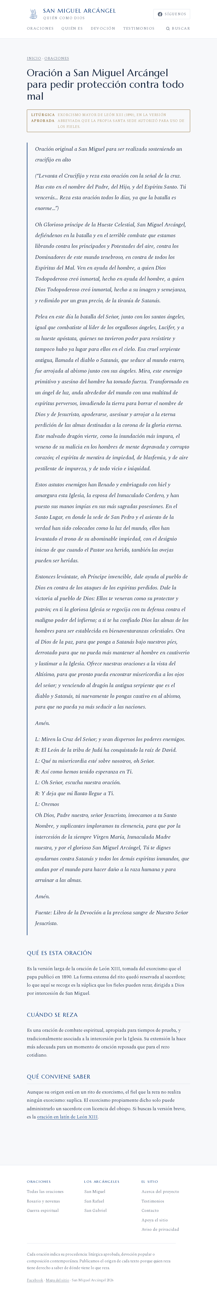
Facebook (35, 1280)
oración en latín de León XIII (67, 1117)
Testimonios (139, 28)
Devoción (103, 28)
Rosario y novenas (43, 1201)
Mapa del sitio (57, 1280)
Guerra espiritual (43, 1211)
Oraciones (40, 28)
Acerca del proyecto (160, 1192)
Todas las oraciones (45, 1192)
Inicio (34, 58)
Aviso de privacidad (160, 1230)
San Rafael (94, 1201)
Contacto (150, 1211)
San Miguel (94, 1192)
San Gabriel (95, 1211)
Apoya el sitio (155, 1220)
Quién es (72, 28)
